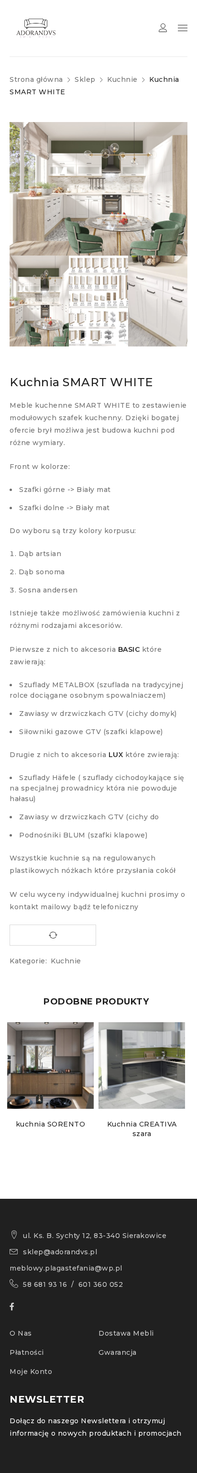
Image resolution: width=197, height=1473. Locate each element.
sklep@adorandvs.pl (60, 1252)
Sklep (85, 79)
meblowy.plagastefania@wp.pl (66, 1268)
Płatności (27, 1352)
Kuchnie (122, 79)
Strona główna (36, 79)
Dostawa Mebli (126, 1333)
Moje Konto (31, 1371)
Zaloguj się (163, 28)
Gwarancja (117, 1352)
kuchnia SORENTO (51, 1124)
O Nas (21, 1333)
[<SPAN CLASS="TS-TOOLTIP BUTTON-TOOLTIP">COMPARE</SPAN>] (53, 935)
